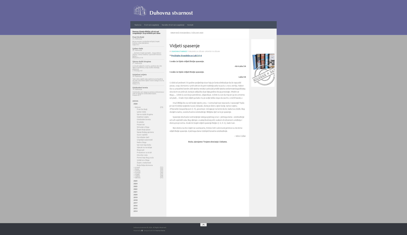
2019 (135, 197)
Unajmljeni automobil (145, 140)
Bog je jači (140, 150)
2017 (135, 203)
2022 (135, 189)
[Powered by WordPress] (142, 230)
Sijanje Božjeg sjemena (145, 132)
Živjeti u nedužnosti (144, 163)
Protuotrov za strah (144, 152)
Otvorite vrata (142, 155)
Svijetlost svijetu (139, 75)
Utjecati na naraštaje (144, 147)
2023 (135, 186)
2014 (135, 211)
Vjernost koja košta (144, 145)
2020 (135, 195)
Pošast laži (141, 124)
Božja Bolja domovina (145, 165)
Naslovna (138, 25)
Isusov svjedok (142, 135)
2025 (135, 181)
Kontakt (190, 25)
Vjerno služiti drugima (141, 61)
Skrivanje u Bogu (143, 127)
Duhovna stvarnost (179, 51)
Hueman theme (160, 230)
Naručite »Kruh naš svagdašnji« (173, 25)
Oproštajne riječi (143, 137)
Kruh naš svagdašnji (151, 25)
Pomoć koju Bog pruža (145, 158)
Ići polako (140, 122)
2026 (135, 104)
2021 (135, 192)
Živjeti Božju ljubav (143, 130)
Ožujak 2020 (197, 33)
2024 (135, 184)
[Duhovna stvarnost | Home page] (164, 10)
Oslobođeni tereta (140, 88)
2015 (135, 208)
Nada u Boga (141, 142)
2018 (135, 200)
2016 (135, 206)
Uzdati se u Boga (143, 160)
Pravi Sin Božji (138, 37)
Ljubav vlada (137, 48)
